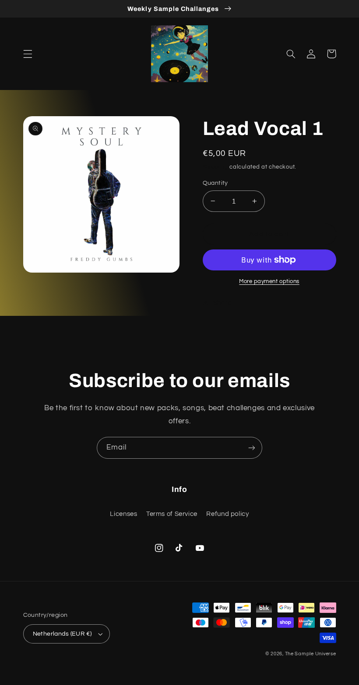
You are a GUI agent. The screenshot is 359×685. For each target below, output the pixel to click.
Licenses (123, 514)
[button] (28, 54)
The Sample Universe (310, 653)
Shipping (215, 167)
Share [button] (222, 303)
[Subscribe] (252, 447)
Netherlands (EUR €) (62, 634)
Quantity (215, 183)
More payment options (269, 281)
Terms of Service (171, 514)
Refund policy (227, 514)
